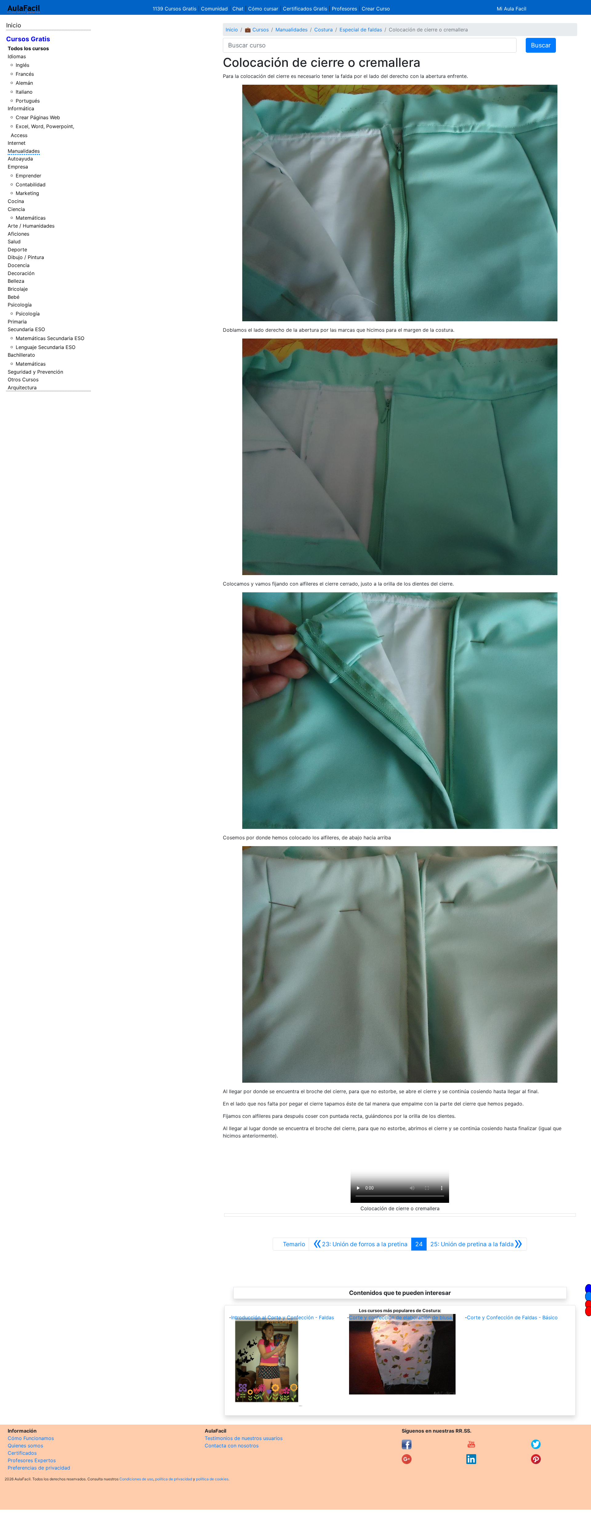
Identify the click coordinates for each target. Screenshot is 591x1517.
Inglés (22, 65)
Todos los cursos (28, 48)
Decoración (21, 273)
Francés (25, 74)
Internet (17, 143)
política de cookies (212, 1479)
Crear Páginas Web (38, 117)
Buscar (541, 45)
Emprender (28, 175)
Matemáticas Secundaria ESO (50, 338)
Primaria (17, 321)
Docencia (19, 265)
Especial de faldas (361, 29)
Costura (323, 29)
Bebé (13, 297)
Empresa (18, 167)
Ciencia (16, 209)
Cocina (16, 201)
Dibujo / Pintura (26, 257)
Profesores (344, 9)
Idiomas (17, 56)
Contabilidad (31, 184)
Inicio (13, 25)
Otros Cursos (23, 379)
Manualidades (24, 151)
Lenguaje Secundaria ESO (45, 347)
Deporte (17, 249)
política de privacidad (173, 1479)
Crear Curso (376, 9)
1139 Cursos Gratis (175, 9)
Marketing (27, 193)
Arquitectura (22, 387)
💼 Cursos (257, 29)
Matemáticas (31, 218)
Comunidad (214, 9)
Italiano (24, 92)
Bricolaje (18, 289)
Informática (21, 108)
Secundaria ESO (26, 329)
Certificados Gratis (305, 9)
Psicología (20, 305)
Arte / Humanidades (31, 226)
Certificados (22, 1453)
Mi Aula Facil (511, 9)
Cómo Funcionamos (31, 1438)
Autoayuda (20, 159)
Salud (14, 241)
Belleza (16, 281)
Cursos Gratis (28, 39)
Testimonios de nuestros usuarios (244, 1438)
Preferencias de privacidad (39, 1468)
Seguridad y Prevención (35, 372)
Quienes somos (25, 1445)
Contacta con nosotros (232, 1445)
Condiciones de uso (136, 1479)
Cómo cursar (263, 9)
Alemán (24, 83)
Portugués (28, 101)
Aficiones (18, 234)
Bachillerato (21, 355)
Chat (237, 9)
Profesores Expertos (32, 1460)
